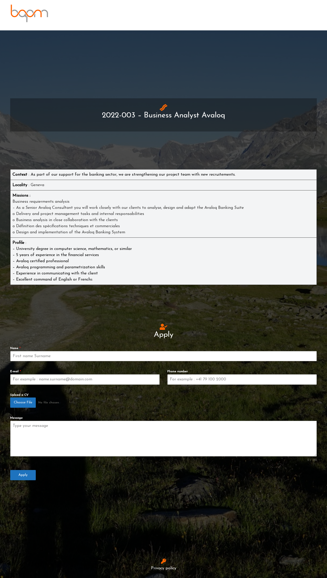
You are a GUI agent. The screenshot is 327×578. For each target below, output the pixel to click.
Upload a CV (19, 394)
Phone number (177, 371)
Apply (23, 475)
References (248, 13)
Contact (194, 13)
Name (15, 348)
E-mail (15, 371)
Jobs (220, 13)
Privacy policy (163, 568)
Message (16, 417)
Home (168, 13)
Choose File (23, 402)
